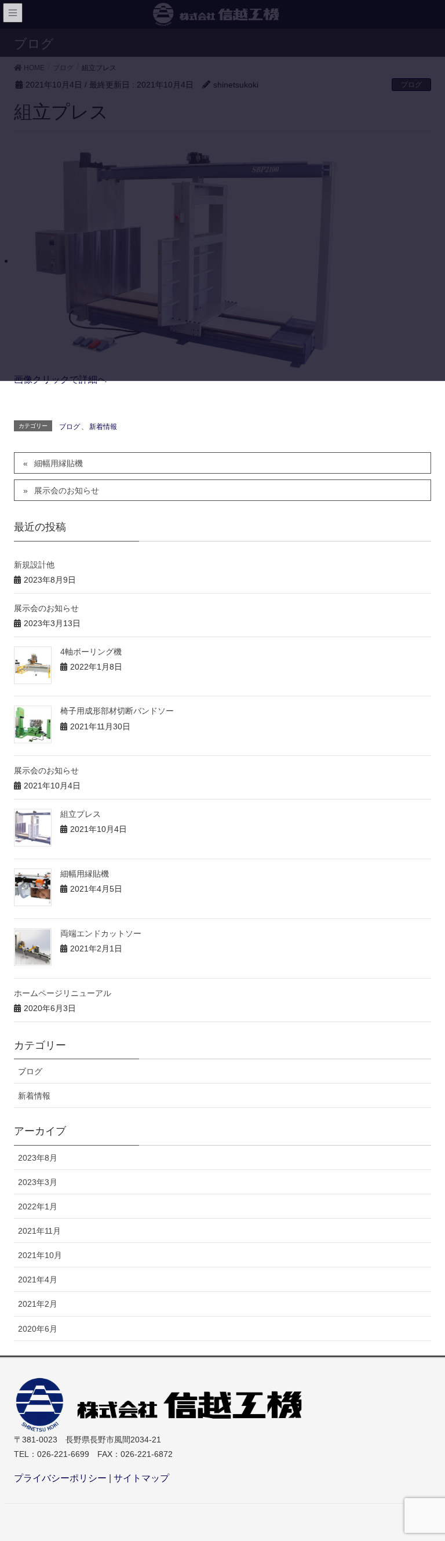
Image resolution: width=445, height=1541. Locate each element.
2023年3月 (37, 1182)
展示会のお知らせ (66, 490)
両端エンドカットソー (100, 933)
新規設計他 (34, 564)
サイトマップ (141, 1478)
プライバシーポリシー (60, 1478)
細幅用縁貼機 (58, 463)
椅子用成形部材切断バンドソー (117, 710)
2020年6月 (37, 1328)
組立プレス (80, 814)
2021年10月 (40, 1255)
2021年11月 (39, 1230)
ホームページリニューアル (62, 993)
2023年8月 (37, 1157)
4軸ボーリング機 (91, 651)
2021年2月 (37, 1304)
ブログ (69, 427)
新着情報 (103, 427)
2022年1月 (37, 1206)
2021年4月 (37, 1279)
